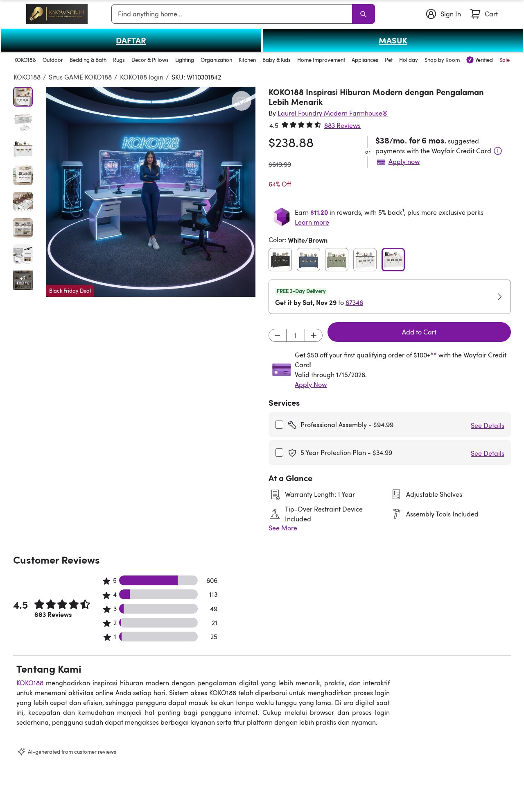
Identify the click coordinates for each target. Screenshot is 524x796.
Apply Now (311, 384)
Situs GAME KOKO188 (80, 77)
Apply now (404, 161)
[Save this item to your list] (241, 101)
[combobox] (233, 14)
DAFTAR (131, 40)
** (433, 354)
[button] (150, 192)
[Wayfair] (57, 14)
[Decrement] (278, 335)
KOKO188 (27, 77)
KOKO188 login (141, 77)
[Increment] (314, 335)
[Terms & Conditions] (498, 151)
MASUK (393, 40)
